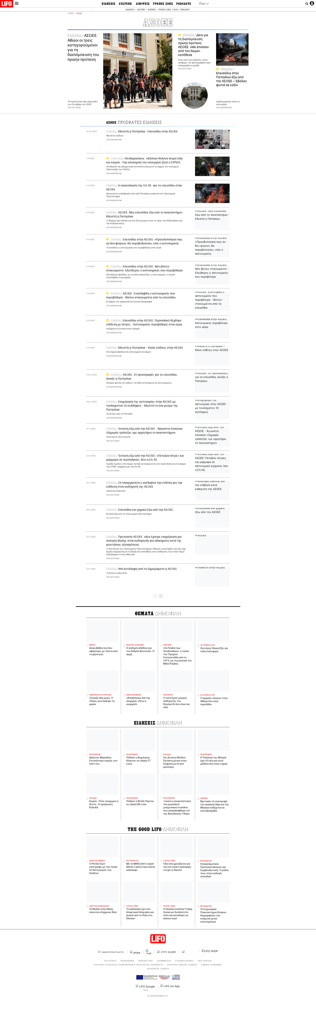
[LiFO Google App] (146, 987)
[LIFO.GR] (6, 4)
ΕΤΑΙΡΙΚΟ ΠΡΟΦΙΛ (184, 961)
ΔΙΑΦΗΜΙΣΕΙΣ (164, 961)
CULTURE (125, 4)
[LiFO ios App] (170, 987)
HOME (70, 13)
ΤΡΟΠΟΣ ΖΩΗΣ (163, 4)
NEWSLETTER (146, 961)
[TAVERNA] (189, 951)
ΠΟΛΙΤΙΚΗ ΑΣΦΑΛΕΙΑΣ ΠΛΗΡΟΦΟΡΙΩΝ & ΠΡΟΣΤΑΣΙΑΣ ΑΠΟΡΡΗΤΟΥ (128, 965)
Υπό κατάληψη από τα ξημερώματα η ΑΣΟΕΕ (147, 569)
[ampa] (135, 952)
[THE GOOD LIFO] (149, 951)
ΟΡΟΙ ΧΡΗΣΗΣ (205, 961)
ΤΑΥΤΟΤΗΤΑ (110, 961)
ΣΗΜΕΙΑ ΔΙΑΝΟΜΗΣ (211, 965)
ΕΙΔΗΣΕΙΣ (109, 4)
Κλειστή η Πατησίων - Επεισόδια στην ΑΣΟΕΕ (148, 131)
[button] (16, 4)
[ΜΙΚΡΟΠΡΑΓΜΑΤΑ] (111, 952)
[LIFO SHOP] (210, 951)
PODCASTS (183, 4)
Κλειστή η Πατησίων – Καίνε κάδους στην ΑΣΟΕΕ (150, 347)
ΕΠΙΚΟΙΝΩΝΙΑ (127, 961)
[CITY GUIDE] (167, 951)
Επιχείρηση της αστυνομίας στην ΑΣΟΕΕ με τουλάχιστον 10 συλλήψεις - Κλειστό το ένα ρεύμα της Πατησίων (142, 405)
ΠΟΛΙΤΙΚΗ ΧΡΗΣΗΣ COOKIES (182, 965)
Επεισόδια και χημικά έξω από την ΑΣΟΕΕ (145, 510)
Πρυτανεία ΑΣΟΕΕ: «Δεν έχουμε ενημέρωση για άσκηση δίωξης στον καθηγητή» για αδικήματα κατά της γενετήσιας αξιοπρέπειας (144, 540)
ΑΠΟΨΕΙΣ (143, 4)
